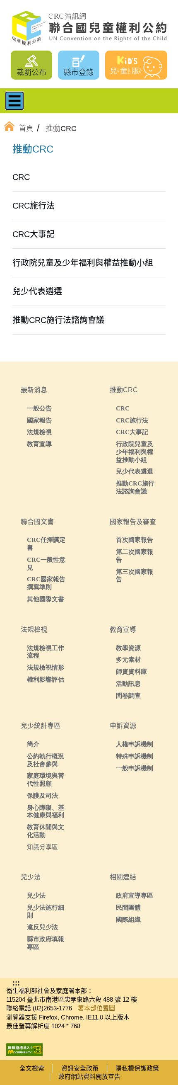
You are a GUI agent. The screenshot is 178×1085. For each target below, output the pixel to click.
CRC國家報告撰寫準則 (46, 583)
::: (26, 150)
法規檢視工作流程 (45, 652)
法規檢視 (39, 432)
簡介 (33, 744)
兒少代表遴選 (134, 471)
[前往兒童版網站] (136, 65)
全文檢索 (31, 1068)
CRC (123, 408)
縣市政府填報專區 (45, 943)
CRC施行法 (132, 420)
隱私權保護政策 (137, 1068)
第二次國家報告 (134, 556)
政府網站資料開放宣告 (89, 1076)
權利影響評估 (45, 679)
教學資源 (128, 648)
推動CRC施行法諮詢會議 (135, 487)
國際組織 (128, 919)
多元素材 (128, 659)
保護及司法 (42, 795)
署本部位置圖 (96, 1008)
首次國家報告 (134, 539)
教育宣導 (39, 444)
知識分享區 (42, 846)
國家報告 (39, 420)
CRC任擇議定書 (46, 543)
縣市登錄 (79, 72)
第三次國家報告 (134, 575)
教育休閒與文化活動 (45, 831)
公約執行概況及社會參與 (45, 760)
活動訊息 (128, 683)
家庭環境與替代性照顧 (45, 779)
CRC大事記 (132, 432)
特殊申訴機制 (134, 756)
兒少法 (36, 895)
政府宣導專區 (134, 895)
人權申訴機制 (134, 744)
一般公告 (39, 408)
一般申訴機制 (134, 768)
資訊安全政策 (80, 1068)
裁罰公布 (31, 72)
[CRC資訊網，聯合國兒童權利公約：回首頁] (89, 28)
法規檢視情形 (45, 667)
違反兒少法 (42, 927)
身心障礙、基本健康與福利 (45, 811)
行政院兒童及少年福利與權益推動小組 (134, 452)
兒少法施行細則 (45, 911)
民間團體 (128, 907)
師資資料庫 (131, 671)
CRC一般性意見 (46, 563)
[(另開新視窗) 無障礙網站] (24, 1046)
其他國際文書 (45, 599)
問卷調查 (128, 695)
